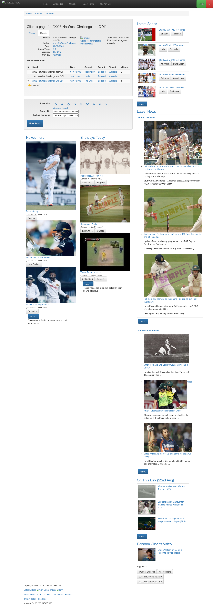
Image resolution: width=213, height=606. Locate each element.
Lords (87, 76)
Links (32, 594)
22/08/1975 (87, 230)
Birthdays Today (93, 137)
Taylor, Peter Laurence (90, 272)
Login (201, 3)
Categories (58, 3)
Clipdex (73, 3)
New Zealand (34, 264)
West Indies (178, 78)
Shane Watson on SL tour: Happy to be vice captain (170, 551)
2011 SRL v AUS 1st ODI (150, 581)
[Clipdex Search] (209, 4)
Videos (32, 32)
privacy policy (30, 598)
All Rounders (165, 571)
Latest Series (147, 23)
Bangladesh (178, 63)
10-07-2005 (75, 76)
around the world (146, 117)
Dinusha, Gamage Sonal (37, 304)
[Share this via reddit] (68, 104)
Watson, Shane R (147, 571)
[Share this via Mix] (75, 104)
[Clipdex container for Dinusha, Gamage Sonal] (51, 284)
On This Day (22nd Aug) (155, 479)
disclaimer (42, 598)
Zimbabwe (174, 91)
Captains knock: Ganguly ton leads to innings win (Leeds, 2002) (171, 504)
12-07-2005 (58, 46)
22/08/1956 (87, 279)
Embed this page (41, 114)
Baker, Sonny (32, 211)
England (102, 71)
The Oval (57, 51)
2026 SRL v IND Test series (171, 45)
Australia (57, 54)
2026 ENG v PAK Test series (172, 29)
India (163, 49)
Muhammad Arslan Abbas (38, 257)
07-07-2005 (75, 71)
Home (46, 3)
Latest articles (50, 589)
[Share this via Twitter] (62, 104)
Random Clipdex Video (154, 543)
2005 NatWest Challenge (64, 43)
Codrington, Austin (88, 223)
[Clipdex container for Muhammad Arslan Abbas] (51, 237)
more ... (33, 316)
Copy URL (45, 111)
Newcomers (36, 137)
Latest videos (30, 589)
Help (49, 594)
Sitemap (68, 594)
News (26, 594)
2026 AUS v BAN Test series (172, 59)
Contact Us (58, 594)
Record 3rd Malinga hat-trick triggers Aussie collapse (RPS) (172, 520)
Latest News (88, 3)
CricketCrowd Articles (149, 330)
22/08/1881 (87, 182)
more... (142, 104)
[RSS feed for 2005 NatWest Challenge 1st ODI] (106, 104)
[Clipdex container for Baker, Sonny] (51, 174)
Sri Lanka (32, 311)
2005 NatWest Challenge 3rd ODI (47, 80)
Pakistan (177, 33)
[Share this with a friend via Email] (100, 104)
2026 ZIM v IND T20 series (171, 87)
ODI (55, 49)
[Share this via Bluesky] (87, 104)
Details (43, 32)
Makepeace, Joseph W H (91, 175)
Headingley (89, 71)
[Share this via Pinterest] (81, 104)
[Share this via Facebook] (56, 104)
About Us (41, 594)
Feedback (35, 123)
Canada (100, 230)
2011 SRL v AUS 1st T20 (150, 576)
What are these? (60, 108)
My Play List (105, 3)
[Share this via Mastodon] (94, 104)
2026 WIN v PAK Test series (172, 74)
